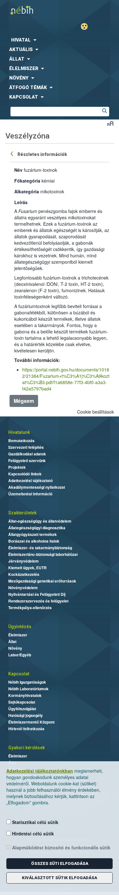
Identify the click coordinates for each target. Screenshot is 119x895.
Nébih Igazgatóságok (27, 682)
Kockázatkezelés (23, 574)
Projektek (17, 467)
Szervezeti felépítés (26, 447)
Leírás (21, 202)
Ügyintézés (19, 626)
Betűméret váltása (110, 123)
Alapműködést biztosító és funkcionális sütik (60, 847)
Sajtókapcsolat (21, 702)
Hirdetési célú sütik (32, 833)
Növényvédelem (23, 587)
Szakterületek (22, 512)
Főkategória (27, 180)
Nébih (30, 10)
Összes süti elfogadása (59, 863)
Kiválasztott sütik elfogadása (59, 877)
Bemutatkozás (21, 440)
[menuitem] (59, 40)
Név (18, 170)
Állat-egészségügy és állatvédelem (39, 521)
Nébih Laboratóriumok (28, 689)
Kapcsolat (18, 673)
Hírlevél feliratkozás (26, 728)
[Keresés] (104, 111)
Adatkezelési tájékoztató (30, 480)
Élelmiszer (17, 635)
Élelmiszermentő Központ (31, 722)
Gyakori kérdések (26, 747)
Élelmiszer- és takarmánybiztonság (40, 548)
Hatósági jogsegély (25, 715)
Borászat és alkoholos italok (33, 541)
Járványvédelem (23, 561)
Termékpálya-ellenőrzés (30, 607)
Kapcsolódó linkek (25, 474)
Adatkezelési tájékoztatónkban (39, 771)
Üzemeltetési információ (30, 494)
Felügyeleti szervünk (27, 460)
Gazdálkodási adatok (27, 454)
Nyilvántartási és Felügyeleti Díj (36, 594)
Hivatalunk (19, 432)
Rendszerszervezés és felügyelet (38, 601)
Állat (12, 641)
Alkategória (26, 191)
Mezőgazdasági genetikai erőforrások (42, 581)
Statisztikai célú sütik (34, 822)
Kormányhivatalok (25, 695)
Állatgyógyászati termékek (32, 534)
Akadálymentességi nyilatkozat (36, 487)
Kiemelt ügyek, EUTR (27, 567)
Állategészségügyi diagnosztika (36, 528)
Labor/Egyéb (19, 655)
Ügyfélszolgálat (22, 708)
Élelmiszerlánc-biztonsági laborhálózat (43, 554)
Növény (15, 648)
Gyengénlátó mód (87, 26)
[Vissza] (12, 153)
